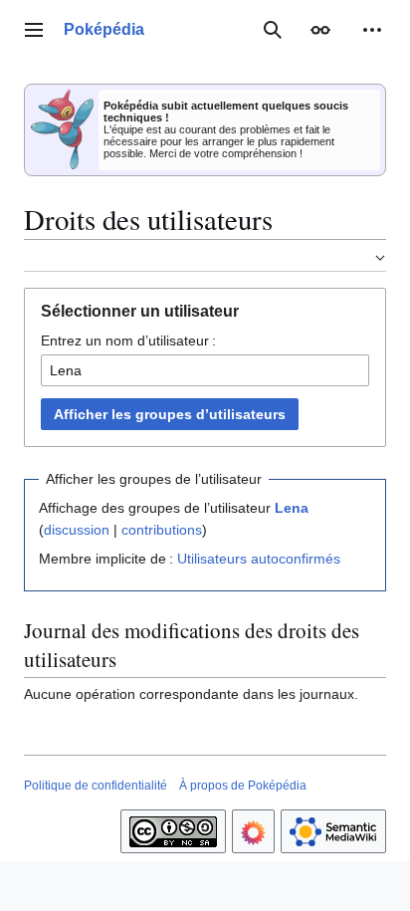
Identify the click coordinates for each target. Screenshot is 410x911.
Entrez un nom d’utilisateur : (128, 340)
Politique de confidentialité (95, 786)
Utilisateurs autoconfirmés (258, 559)
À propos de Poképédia (243, 786)
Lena (291, 508)
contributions (161, 530)
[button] (34, 30)
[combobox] (205, 370)
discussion (76, 530)
